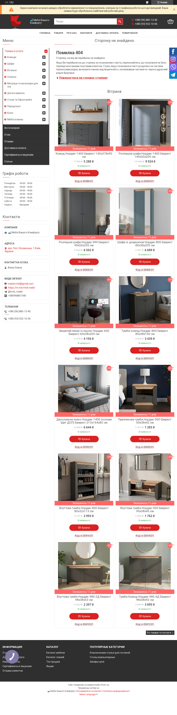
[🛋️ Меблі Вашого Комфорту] (15, 21)
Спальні (11, 76)
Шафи (10, 63)
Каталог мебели (55, 652)
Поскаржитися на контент (89, 691)
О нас (7, 134)
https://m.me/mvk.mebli (21, 287)
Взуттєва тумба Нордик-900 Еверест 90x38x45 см (145, 509)
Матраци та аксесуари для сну (22, 85)
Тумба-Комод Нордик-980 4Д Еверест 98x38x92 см (145, 598)
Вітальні (12, 70)
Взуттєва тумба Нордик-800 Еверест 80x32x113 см (84, 509)
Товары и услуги (14, 51)
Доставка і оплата (107, 33)
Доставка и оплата (15, 148)
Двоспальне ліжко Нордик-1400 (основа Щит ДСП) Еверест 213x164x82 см (84, 421)
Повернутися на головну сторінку (83, 77)
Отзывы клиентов (13, 670)
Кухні (10, 112)
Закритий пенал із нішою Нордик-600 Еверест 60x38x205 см (84, 332)
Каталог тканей (55, 657)
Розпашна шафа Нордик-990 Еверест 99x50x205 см (84, 244)
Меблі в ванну (15, 119)
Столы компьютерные (102, 657)
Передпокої (14, 106)
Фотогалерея (12, 128)
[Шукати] (120, 21)
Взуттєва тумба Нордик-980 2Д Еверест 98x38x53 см (84, 598)
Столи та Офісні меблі (19, 99)
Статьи (8, 161)
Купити (86, 173)
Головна (45, 33)
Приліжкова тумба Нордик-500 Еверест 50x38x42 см (144, 421)
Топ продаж (53, 661)
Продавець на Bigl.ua (88, 688)
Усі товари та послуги (159, 632)
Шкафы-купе (97, 661)
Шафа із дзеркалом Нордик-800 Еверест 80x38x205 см (145, 244)
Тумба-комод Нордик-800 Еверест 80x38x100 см (145, 332)
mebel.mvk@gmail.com (21, 283)
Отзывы (8, 141)
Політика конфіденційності (116, 691)
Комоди (11, 57)
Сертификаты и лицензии (18, 154)
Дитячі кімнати (16, 93)
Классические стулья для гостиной (110, 652)
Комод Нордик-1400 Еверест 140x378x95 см (84, 155)
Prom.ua (105, 685)
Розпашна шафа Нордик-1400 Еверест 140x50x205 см (145, 155)
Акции (50, 666)
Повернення (130, 33)
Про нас (72, 33)
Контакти (86, 33)
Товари (58, 33)
